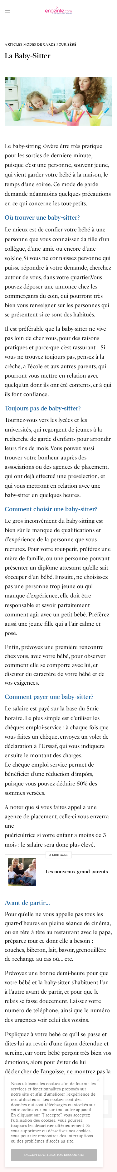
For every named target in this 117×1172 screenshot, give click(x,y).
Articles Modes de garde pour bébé (40, 44)
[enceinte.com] (58, 11)
